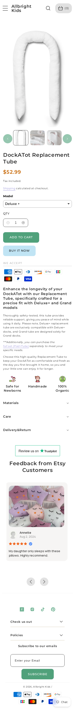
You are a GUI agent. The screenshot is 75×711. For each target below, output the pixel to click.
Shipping (9, 188)
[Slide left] (7, 138)
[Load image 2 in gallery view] (37, 137)
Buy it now (19, 251)
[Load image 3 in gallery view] (54, 137)
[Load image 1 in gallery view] (20, 137)
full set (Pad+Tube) (16, 346)
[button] (5, 8)
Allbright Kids (41, 686)
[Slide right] (67, 138)
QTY (6, 213)
